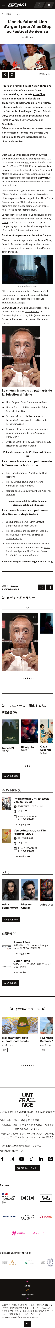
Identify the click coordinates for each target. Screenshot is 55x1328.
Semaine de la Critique (13, 302)
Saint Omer (21, 115)
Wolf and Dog (33, 534)
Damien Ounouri (30, 555)
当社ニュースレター (29, 1168)
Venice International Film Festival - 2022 (30, 832)
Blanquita (42, 420)
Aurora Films (44, 240)
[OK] (27, 1323)
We (26, 162)
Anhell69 (43, 294)
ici (27, 455)
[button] (34, 617)
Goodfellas (8, 124)
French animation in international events (15, 1039)
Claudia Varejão (14, 538)
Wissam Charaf (29, 525)
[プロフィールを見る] (49, 5)
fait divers (39, 214)
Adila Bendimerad (10, 906)
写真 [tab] (27, 607)
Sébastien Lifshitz (18, 307)
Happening (7, 226)
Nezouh (11, 445)
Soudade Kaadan (27, 445)
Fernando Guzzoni (15, 420)
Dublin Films (9, 298)
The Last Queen (39, 551)
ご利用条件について (27, 1295)
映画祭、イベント (46, 74)
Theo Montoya (26, 485)
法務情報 (27, 1286)
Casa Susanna (32, 311)
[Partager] (5, 75)
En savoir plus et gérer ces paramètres (20, 1317)
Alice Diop (39, 94)
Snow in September (12, 244)
